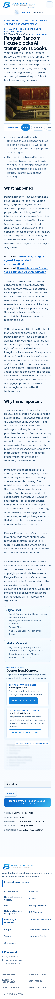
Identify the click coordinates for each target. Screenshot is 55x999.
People (7, 929)
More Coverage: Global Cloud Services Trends (27, 802)
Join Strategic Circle (23, 701)
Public (25, 127)
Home (7, 21)
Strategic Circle (38, 936)
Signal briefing (13, 29)
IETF (6, 905)
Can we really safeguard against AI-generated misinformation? (25, 260)
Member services (41, 919)
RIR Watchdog (11, 891)
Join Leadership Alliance (25, 733)
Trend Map (38, 127)
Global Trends (39, 21)
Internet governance (16, 881)
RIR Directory (35, 912)
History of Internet (38, 905)
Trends (26, 21)
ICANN (32, 898)
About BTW (8, 974)
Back (10, 793)
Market (16, 21)
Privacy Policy (37, 987)
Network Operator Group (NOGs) (13, 912)
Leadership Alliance (39, 929)
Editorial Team (37, 974)
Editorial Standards (8, 981)
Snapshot (11, 784)
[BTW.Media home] (19, 4)
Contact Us (35, 981)
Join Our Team (10, 987)
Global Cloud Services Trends (21, 24)
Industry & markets (10, 921)
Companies (10, 943)
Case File (33, 891)
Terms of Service (12, 993)
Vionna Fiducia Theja (23, 813)
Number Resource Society (13, 898)
